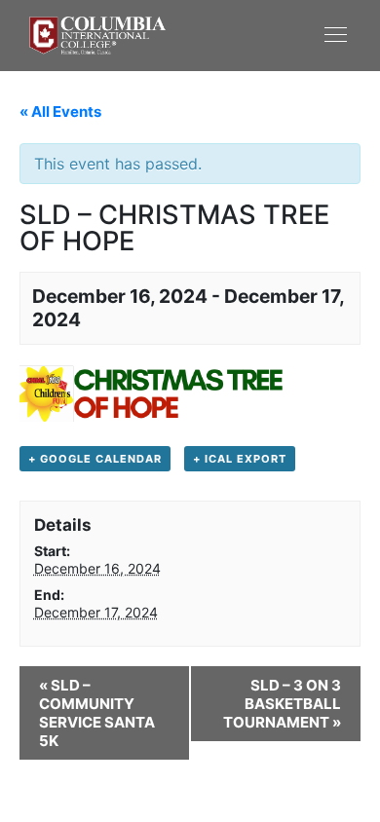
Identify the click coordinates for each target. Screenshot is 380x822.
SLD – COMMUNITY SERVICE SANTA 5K (97, 713)
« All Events (60, 111)
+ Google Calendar (95, 459)
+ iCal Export (239, 459)
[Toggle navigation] (270, 34)
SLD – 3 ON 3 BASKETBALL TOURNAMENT (282, 703)
